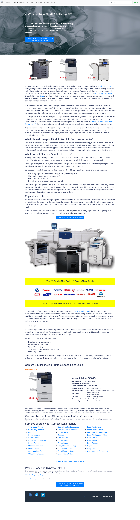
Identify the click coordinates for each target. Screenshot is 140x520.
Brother (97, 93)
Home (33, 2)
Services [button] (46, 2)
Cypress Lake (38, 479)
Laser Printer (92, 440)
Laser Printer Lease (94, 427)
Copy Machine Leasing (67, 445)
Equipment (39, 2)
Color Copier (33, 432)
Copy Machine (92, 448)
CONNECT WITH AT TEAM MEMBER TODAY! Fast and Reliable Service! (39, 39)
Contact (53, 2)
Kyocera (104, 93)
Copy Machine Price (36, 451)
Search (135, 2)
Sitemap (86, 497)
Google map (35, 475)
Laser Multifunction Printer (97, 435)
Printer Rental (33, 443)
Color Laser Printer (35, 427)
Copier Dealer (63, 432)
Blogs (41, 475)
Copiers (61, 435)
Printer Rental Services (37, 440)
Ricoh (110, 93)
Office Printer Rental (36, 445)
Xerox (42, 96)
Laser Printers (92, 443)
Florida (31, 479)
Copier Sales (63, 437)
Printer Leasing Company (68, 429)
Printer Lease (33, 437)
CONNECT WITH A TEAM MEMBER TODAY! (70, 217)
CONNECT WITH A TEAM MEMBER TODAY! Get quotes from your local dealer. (70, 484)
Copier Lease (63, 443)
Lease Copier (33, 448)
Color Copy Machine (36, 429)
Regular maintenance (82, 311)
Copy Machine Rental (66, 451)
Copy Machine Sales (66, 448)
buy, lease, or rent (104, 86)
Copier (89, 445)
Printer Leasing (34, 435)
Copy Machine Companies (97, 451)
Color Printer (92, 437)
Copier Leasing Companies (68, 427)
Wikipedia (28, 475)
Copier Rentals (63, 440)
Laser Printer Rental (95, 429)
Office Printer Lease (36, 454)
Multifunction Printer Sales (97, 432)
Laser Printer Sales (65, 454)
